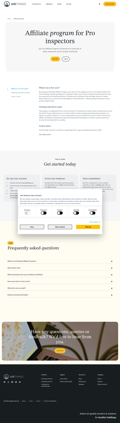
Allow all (88, 227)
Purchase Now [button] (109, 4)
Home (9, 19)
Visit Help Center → (46, 135)
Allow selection (60, 227)
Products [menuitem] (44, 374)
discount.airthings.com (17, 195)
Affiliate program (19, 19)
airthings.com (100, 185)
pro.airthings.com (28, 183)
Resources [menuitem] (82, 374)
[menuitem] (37, 4)
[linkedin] (16, 382)
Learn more (16, 96)
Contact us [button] (60, 350)
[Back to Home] (15, 4)
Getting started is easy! (20, 92)
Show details (94, 222)
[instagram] (8, 382)
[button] (116, 419)
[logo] (13, 376)
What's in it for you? (19, 88)
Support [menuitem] (62, 374)
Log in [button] (66, 59)
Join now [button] (55, 59)
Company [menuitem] (100, 374)
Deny (32, 227)
